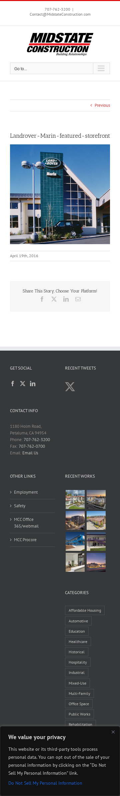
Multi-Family (79, 693)
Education (77, 631)
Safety (19, 506)
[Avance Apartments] (75, 499)
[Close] (113, 732)
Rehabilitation (80, 724)
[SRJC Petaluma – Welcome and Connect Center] (96, 520)
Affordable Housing (85, 610)
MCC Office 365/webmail (26, 523)
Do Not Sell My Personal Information (45, 783)
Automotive (78, 620)
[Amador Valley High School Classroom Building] (96, 541)
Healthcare (78, 641)
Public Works (79, 714)
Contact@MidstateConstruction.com (60, 14)
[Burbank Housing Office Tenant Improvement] (75, 562)
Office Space (79, 703)
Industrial (77, 672)
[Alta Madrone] (96, 562)
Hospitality (78, 662)
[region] (60, 761)
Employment (26, 492)
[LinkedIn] (32, 383)
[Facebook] (12, 383)
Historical (77, 651)
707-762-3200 (57, 9)
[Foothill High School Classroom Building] (75, 541)
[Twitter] (22, 383)
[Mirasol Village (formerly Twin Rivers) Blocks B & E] (96, 499)
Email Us (30, 453)
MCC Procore (25, 540)
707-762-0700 (32, 446)
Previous (102, 105)
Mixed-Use (77, 683)
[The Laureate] (75, 520)
